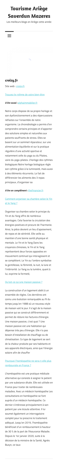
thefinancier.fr (35, 190)
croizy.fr (20, 86)
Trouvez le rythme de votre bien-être (25, 94)
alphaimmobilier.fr (27, 103)
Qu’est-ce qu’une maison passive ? (23, 282)
